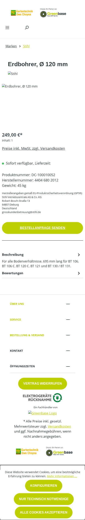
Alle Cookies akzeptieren (43, 512)
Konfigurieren (43, 485)
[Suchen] (26, 27)
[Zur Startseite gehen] (38, 11)
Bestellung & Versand (27, 335)
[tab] (41, 260)
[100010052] (42, 106)
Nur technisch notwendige (44, 499)
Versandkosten (59, 426)
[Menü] (7, 27)
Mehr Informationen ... (62, 476)
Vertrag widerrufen (42, 383)
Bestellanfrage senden (42, 228)
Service (15, 319)
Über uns (17, 304)
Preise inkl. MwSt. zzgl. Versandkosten (33, 148)
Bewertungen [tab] (12, 273)
